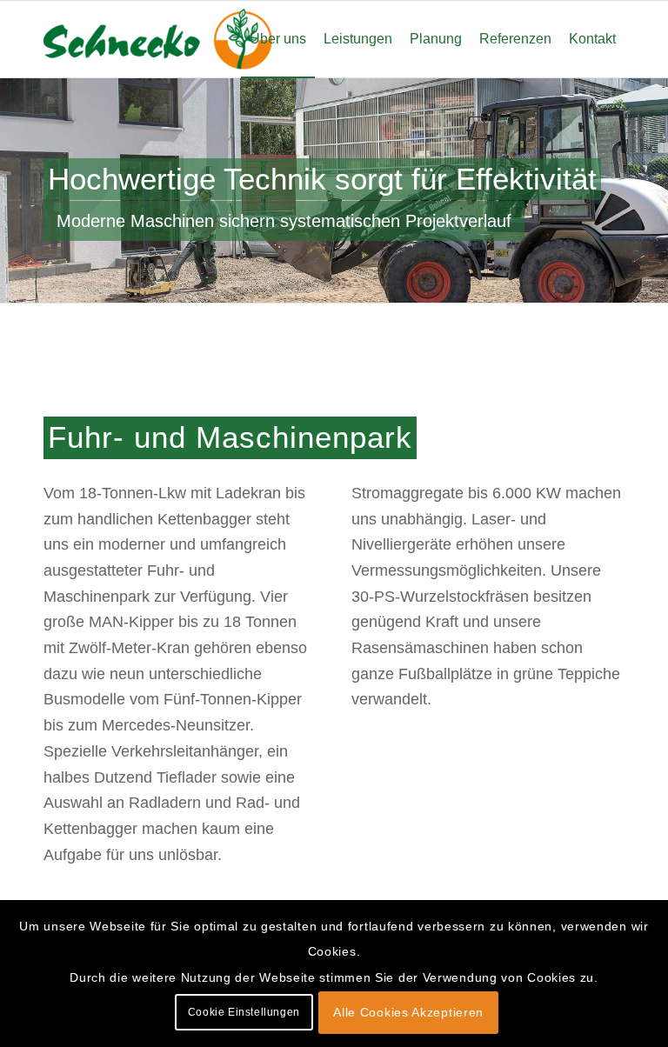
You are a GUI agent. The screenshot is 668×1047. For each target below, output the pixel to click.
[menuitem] (278, 39)
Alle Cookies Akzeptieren (408, 1012)
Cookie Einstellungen (244, 1012)
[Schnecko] (173, 39)
